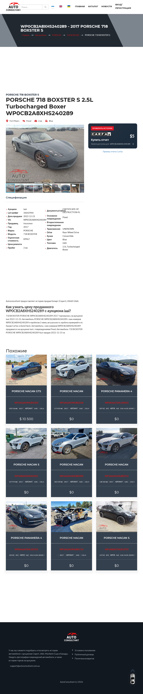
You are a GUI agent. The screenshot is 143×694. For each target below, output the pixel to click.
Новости (106, 6)
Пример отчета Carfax (113, 151)
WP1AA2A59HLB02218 (71, 402)
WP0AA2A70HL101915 (26, 549)
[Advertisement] (71, 69)
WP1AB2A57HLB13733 (116, 549)
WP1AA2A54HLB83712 (116, 476)
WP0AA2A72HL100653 (116, 402)
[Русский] (52, 6)
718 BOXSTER (73, 35)
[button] (81, 127)
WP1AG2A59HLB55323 (26, 402)
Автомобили (40, 35)
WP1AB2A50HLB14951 (26, 476)
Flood (28, 121)
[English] (60, 6)
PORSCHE (56, 35)
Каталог (93, 6)
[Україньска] (68, 6)
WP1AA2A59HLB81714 (71, 549)
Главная (80, 6)
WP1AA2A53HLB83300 (71, 476)
